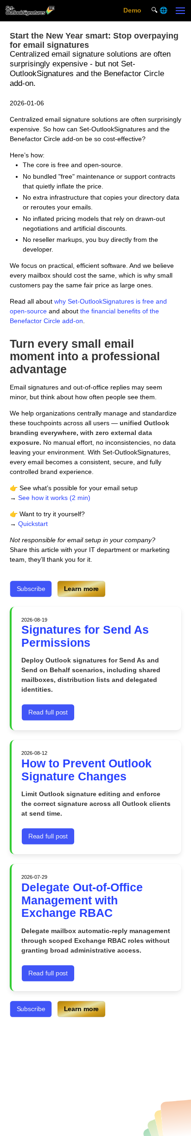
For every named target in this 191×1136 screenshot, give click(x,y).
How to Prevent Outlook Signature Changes (86, 770)
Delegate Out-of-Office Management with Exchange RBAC (82, 900)
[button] (180, 10)
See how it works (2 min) (54, 497)
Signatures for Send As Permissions (85, 636)
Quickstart (33, 523)
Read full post (48, 712)
